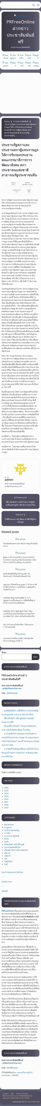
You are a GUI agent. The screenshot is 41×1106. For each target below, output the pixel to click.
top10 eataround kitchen (12, 872)
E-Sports (8, 827)
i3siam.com (7, 881)
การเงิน (7, 833)
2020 (6, 804)
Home (7, 121)
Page (12, 1094)
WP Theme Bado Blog (31, 1102)
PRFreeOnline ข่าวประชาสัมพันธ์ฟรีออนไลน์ (17, 1096)
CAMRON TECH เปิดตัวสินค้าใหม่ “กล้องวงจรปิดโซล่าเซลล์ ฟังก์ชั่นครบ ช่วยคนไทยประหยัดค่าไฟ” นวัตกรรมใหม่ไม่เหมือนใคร (19, 613)
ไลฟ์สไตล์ (8, 861)
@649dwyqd (12, 693)
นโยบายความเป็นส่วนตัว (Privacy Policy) (16, 1098)
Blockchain (9, 824)
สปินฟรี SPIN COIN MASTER (16, 850)
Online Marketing (11, 830)
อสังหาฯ (7, 855)
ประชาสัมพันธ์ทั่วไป (12, 847)
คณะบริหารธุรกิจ (25, 1072)
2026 (6, 787)
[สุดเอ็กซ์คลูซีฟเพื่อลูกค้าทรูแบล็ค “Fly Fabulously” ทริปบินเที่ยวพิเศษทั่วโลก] (20, 569)
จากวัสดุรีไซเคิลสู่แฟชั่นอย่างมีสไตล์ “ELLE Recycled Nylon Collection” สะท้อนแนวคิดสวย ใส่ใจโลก (20, 753)
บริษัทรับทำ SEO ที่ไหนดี (14, 844)
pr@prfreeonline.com (12, 688)
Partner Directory (22, 1094)
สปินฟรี (5, 891)
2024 (6, 793)
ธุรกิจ (6, 841)
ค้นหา (4, 652)
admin (13, 184)
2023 (6, 796)
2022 (6, 799)
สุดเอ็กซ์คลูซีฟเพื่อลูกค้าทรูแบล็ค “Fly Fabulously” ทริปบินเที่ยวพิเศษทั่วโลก (17, 575)
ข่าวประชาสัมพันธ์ (20, 121)
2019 (6, 807)
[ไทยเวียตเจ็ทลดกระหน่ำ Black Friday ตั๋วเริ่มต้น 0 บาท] (20, 539)
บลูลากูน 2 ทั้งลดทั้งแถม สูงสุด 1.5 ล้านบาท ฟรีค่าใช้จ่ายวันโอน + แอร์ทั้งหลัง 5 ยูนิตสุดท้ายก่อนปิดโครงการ (20, 587)
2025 (6, 790)
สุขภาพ (7, 853)
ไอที (6, 864)
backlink (5, 1094)
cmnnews (6, 1075)
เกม (5, 858)
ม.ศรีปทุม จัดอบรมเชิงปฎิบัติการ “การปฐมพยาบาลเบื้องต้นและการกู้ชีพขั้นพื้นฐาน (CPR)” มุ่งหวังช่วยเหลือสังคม (19, 600)
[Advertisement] (20, 93)
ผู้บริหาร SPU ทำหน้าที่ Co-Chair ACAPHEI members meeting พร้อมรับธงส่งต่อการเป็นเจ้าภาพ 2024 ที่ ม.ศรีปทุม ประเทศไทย (19, 559)
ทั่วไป (6, 838)
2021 (6, 802)
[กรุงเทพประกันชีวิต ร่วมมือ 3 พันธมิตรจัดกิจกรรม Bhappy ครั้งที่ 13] (20, 634)
